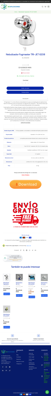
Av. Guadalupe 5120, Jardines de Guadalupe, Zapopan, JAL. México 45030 (47, 376)
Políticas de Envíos (31, 359)
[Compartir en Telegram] (32, 250)
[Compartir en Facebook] (20, 250)
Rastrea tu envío (20, 361)
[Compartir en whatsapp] (29, 250)
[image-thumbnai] (25, 49)
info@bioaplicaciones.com (47, 366)
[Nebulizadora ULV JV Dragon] (19, 277)
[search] (42, 6)
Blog (17, 354)
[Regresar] (2, 6)
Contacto (18, 357)
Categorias (19, 363)
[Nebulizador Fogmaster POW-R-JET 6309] (7, 277)
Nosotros (18, 359)
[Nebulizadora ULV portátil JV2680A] (32, 277)
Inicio (15, 12)
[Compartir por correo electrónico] (35, 250)
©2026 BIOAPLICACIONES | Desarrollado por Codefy (25, 393)
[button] (39, 6)
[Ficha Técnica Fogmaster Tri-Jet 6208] (25, 184)
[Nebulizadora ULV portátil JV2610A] (7, 309)
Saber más (29, 245)
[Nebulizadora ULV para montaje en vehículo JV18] (44, 277)
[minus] (23, 83)
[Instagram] (6, 366)
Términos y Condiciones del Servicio (33, 368)
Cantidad (25, 80)
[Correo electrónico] (6, 370)
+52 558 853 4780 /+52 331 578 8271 (46, 358)
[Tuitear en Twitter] (23, 250)
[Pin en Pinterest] (26, 250)
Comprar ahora (25, 92)
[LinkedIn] (2, 370)
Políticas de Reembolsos (32, 363)
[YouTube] (9, 366)
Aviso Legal (31, 357)
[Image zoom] (24, 30)
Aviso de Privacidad (31, 354)
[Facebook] (2, 366)
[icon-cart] (45, 6)
